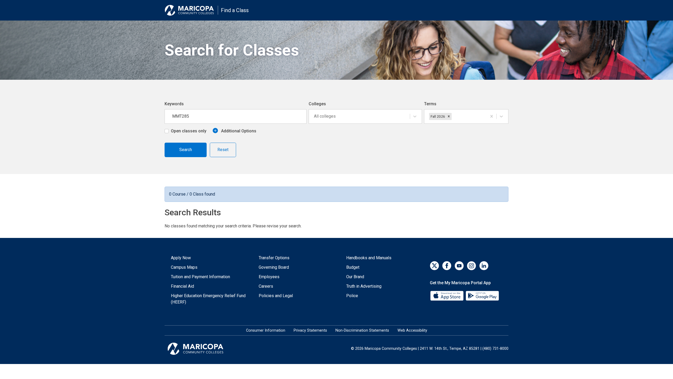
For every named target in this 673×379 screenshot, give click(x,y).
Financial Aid (182, 286)
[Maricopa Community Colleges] (202, 349)
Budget (352, 267)
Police (352, 295)
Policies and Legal (276, 295)
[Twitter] (434, 265)
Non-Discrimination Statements (362, 330)
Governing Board (274, 267)
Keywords (174, 103)
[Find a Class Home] (191, 10)
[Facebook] (446, 265)
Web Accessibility (412, 330)
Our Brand (355, 276)
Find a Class (235, 10)
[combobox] (314, 116)
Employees (269, 276)
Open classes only (188, 130)
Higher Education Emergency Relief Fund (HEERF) (208, 299)
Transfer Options (274, 257)
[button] (449, 116)
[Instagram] (471, 265)
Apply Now (181, 257)
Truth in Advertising (363, 286)
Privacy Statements (310, 330)
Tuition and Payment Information (200, 276)
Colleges (317, 103)
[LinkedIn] (483, 265)
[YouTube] (459, 265)
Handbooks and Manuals (368, 257)
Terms (430, 103)
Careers (266, 286)
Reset (222, 149)
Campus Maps (184, 267)
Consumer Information (265, 330)
